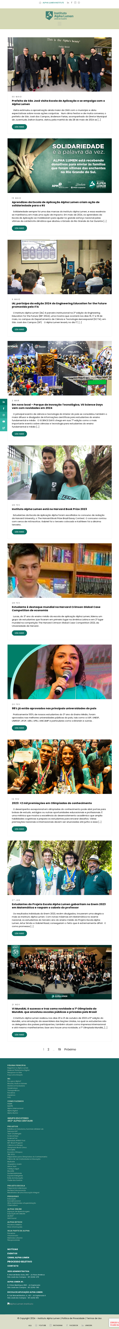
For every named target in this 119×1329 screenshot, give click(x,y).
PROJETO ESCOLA (16, 1185)
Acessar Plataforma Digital (18, 1070)
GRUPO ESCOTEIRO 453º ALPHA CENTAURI (20, 1119)
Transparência (13, 1090)
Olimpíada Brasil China (17, 1147)
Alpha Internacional (15, 1108)
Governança (12, 1088)
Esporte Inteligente (15, 1175)
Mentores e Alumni (14, 1238)
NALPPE (10, 1106)
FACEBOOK (74, 1325)
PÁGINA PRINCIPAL (16, 1065)
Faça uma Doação (15, 1075)
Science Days (12, 1136)
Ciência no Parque (14, 1145)
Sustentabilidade (14, 1173)
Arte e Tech (11, 1166)
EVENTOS (12, 1253)
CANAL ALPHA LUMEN (18, 1257)
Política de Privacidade (73, 1318)
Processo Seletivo (14, 1224)
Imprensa (11, 1095)
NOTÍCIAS (12, 1249)
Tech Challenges (14, 1133)
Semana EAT (12, 1131)
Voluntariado (12, 1235)
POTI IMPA (11, 1150)
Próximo (70, 1049)
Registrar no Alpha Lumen (17, 1068)
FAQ (9, 1097)
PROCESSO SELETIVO (19, 1261)
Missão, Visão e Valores (17, 1083)
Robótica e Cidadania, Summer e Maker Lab (25, 1129)
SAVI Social (11, 1218)
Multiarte (11, 1161)
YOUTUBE (42, 1325)
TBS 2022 (11, 1154)
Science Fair (12, 1138)
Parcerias (11, 1233)
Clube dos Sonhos (14, 1180)
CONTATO (12, 1265)
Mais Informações (14, 1227)
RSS (30, 1326)
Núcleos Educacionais (16, 1190)
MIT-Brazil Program (15, 1143)
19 (59, 1049)
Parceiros (11, 1093)
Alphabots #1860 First (16, 1140)
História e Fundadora (16, 1086)
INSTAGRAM (57, 1325)
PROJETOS (12, 1126)
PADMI (9, 1104)
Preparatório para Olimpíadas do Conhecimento (27, 1157)
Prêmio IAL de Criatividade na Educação (23, 1159)
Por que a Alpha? (14, 1081)
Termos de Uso (94, 1318)
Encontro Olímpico (14, 1152)
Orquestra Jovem (14, 1164)
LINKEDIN (88, 1325)
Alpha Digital (12, 1110)
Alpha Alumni (12, 1113)
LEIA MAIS (19, 126)
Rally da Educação (15, 1178)
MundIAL (10, 1171)
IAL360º (10, 1216)
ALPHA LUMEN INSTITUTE (53, 2)
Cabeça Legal (13, 1169)
